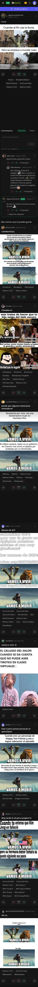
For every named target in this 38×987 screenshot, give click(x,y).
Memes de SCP (8, 530)
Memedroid (30, 287)
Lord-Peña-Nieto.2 (12, 402)
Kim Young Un (8, 889)
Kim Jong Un (21, 885)
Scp (19, 622)
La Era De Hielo (26, 83)
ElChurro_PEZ (10, 227)
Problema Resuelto (10, 386)
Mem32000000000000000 (15, 911)
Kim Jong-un (8, 896)
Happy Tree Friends (22, 799)
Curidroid (18, 372)
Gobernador (19, 481)
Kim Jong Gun (20, 892)
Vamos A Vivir (12, 87)
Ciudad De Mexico (23, 80)
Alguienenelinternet (15, 15)
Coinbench (7, 287)
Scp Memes (7, 625)
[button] (30, 3)
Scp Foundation (29, 622)
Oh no (4, 915)
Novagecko (18, 287)
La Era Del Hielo (23, 611)
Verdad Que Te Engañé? (21, 376)
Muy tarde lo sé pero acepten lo (16, 818)
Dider (7, 526)
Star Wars (7, 379)
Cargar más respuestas (16, 214)
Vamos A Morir (26, 87)
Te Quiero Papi (8, 383)
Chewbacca (6, 310)
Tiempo (32, 131)
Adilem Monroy (19, 379)
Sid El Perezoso (12, 83)
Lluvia (11, 80)
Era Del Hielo (23, 615)
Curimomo (28, 372)
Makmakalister (15, 167)
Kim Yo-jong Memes (22, 896)
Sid (32, 615)
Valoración (21, 131)
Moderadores (19, 974)
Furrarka (8, 306)
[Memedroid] (8, 3)
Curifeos (6, 376)
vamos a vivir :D (9, 645)
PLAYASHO (9, 641)
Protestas (29, 477)
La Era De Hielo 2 (9, 615)
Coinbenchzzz (8, 231)
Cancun (20, 477)
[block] (35, 16)
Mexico (15, 474)
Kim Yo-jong (8, 892)
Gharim (8, 814)
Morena (6, 474)
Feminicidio (7, 481)
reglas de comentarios (26, 149)
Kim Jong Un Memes (24, 889)
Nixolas (8, 725)
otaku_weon (10, 156)
